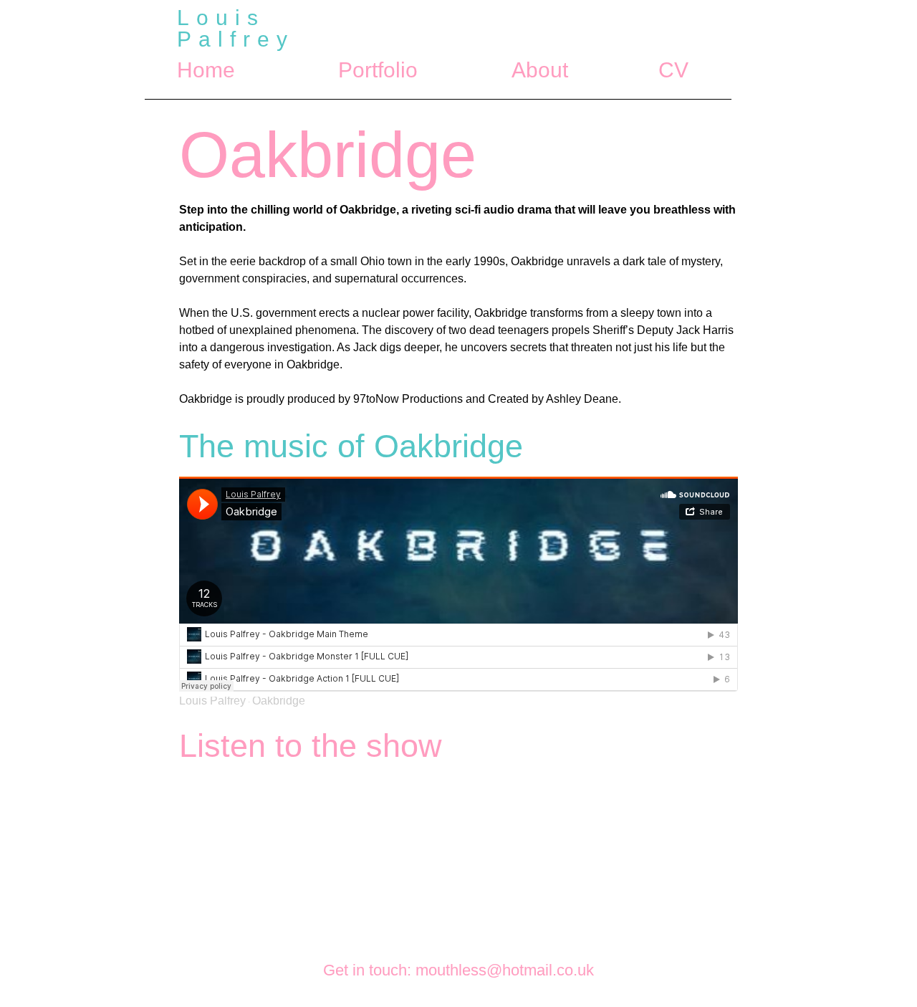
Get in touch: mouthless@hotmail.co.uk (458, 970)
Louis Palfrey (212, 701)
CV (673, 70)
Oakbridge (278, 701)
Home (206, 70)
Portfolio (378, 70)
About (540, 70)
